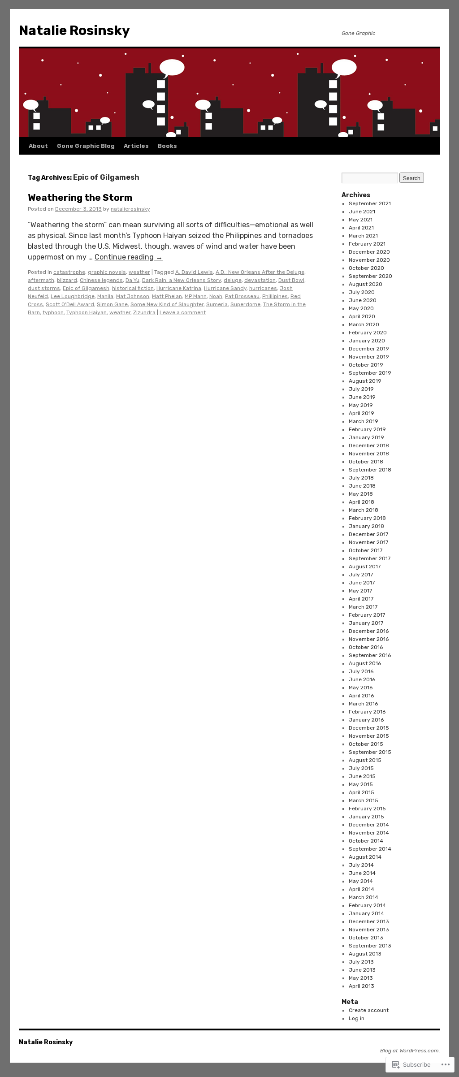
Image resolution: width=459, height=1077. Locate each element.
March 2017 (363, 607)
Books (167, 146)
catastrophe (69, 272)
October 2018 (366, 461)
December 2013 (369, 921)
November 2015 (369, 736)
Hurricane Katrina (178, 288)
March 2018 (363, 510)
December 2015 (369, 728)
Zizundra (144, 312)
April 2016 (361, 695)
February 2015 (367, 808)
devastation (260, 280)
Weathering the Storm (80, 197)
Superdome (245, 304)
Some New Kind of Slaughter (167, 304)
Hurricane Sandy (225, 288)
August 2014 (365, 857)
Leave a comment (183, 312)
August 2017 (365, 566)
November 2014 (369, 833)
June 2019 (362, 397)
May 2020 (361, 308)
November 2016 (369, 639)
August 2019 (365, 381)
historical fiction (133, 288)
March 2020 (364, 324)
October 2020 (366, 268)
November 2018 (369, 453)
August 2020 (365, 284)
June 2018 (362, 486)
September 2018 (370, 470)
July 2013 (361, 962)
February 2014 (367, 905)
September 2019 (370, 373)
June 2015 (362, 776)
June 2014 (362, 873)
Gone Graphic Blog (86, 146)
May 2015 (361, 784)
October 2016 (366, 647)
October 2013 (366, 937)
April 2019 (361, 413)
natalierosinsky (130, 209)
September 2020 (370, 276)
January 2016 (366, 720)
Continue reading (129, 257)
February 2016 (367, 712)
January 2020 (367, 340)
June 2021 (362, 211)
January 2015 (366, 816)
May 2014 (361, 881)
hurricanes (263, 288)
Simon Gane (112, 304)
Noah (215, 296)
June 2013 (362, 970)
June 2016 (362, 679)
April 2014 (361, 889)
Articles (136, 146)
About (38, 146)
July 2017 (361, 574)
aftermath (41, 280)
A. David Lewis (194, 272)
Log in (356, 1018)
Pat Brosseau (242, 296)
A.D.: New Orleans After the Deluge (260, 272)
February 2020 (368, 332)
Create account (369, 1010)
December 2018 (369, 445)
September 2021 (370, 203)
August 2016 (365, 663)
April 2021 (361, 228)
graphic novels (107, 272)
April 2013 (361, 986)
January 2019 (366, 437)
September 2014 (370, 849)
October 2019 (366, 365)
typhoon (53, 312)
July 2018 (361, 478)
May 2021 (360, 219)
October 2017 (365, 550)
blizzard (67, 280)
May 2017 (360, 591)
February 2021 (367, 244)
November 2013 (369, 929)
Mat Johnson (132, 296)
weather (139, 272)
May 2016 (360, 687)
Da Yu (132, 280)
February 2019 (367, 429)
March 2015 (363, 800)
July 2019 (361, 389)
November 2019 (369, 357)
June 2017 (362, 583)
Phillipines (275, 296)
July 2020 (362, 292)
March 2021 (363, 236)
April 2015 (361, 792)
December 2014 (369, 825)
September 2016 (370, 655)
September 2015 (370, 752)
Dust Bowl (291, 280)
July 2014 (361, 865)
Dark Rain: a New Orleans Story (181, 280)
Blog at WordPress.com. (410, 1050)
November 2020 (369, 260)
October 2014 (366, 841)
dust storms (44, 288)
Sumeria (217, 304)
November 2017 (368, 542)
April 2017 (361, 599)
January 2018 (366, 526)
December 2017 (368, 534)
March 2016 (363, 704)
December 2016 (369, 631)
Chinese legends (101, 280)
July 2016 (361, 671)
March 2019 (363, 421)
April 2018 (361, 502)
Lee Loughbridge (73, 296)
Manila (105, 296)
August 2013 (365, 954)
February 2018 (367, 518)
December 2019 (369, 349)
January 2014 (366, 913)
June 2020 (363, 300)
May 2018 (361, 494)
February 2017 (367, 615)
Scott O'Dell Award (70, 304)
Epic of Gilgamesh (86, 288)
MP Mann (196, 296)
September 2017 (369, 558)
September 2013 (370, 946)
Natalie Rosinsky (74, 30)
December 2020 (369, 252)
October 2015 (366, 744)
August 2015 (365, 760)
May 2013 (361, 978)
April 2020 (362, 316)
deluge (233, 280)
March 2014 (363, 897)
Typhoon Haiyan (86, 312)
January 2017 (366, 623)
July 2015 (361, 768)
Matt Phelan (167, 296)
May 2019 (361, 405)
